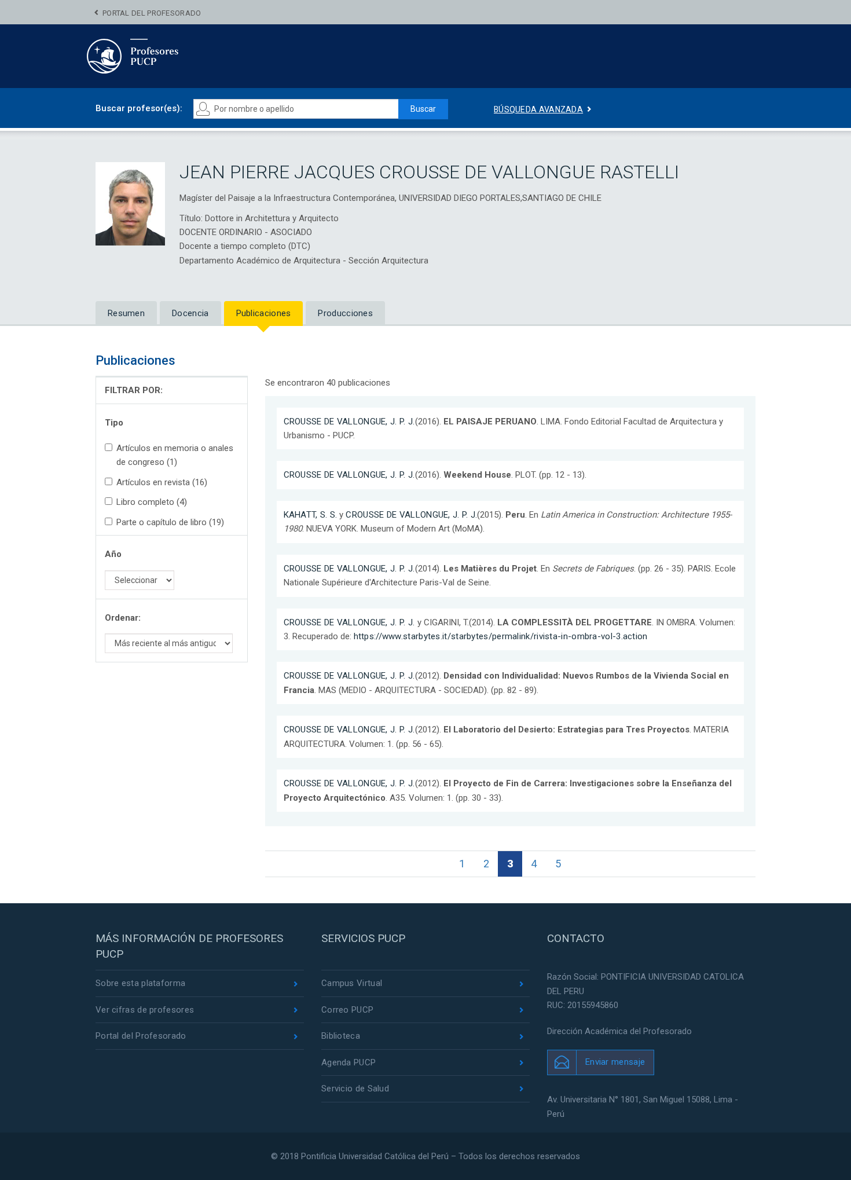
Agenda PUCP (348, 1062)
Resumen (126, 313)
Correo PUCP (347, 1010)
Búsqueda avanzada (538, 109)
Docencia (190, 313)
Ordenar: (123, 618)
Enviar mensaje (615, 1062)
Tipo (114, 422)
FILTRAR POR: (134, 390)
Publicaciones (263, 313)
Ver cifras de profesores (145, 1010)
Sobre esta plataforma (140, 983)
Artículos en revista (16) (161, 482)
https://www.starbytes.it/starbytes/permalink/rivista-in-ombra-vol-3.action (501, 636)
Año (113, 554)
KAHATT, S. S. (311, 515)
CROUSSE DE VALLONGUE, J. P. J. (349, 421)
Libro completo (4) (151, 502)
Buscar (423, 108)
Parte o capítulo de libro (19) (170, 522)
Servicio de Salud (355, 1088)
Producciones (345, 313)
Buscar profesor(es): (139, 108)
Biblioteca (340, 1036)
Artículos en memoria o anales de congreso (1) (174, 455)
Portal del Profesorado (151, 13)
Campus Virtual (351, 983)
